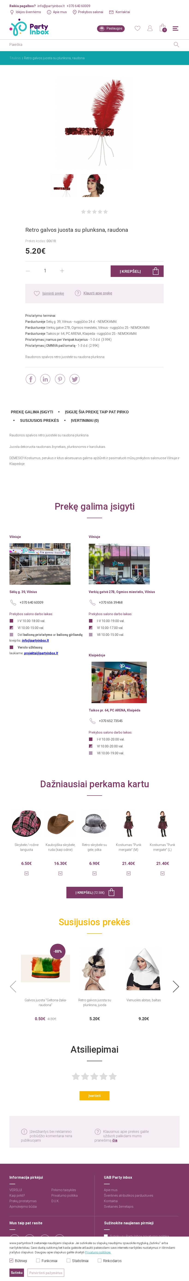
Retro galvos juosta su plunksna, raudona (54, 58)
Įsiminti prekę (53, 293)
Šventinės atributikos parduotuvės (128, 1195)
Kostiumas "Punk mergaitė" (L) (162, 847)
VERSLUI (15, 1190)
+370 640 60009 (78, 6)
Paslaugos (114, 28)
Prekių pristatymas (23, 1201)
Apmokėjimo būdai (23, 1206)
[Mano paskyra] (150, 27)
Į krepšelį (90, 892)
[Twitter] (74, 379)
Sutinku (17, 1273)
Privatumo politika (64, 1195)
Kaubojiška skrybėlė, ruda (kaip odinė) (60, 847)
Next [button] (176, 987)
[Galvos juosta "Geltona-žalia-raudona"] (45, 965)
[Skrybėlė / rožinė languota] (26, 820)
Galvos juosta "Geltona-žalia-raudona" (46, 1002)
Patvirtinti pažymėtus (45, 1273)
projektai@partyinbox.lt (41, 653)
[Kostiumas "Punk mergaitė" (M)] (129, 820)
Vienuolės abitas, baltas (144, 1000)
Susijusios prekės (39, 421)
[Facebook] (30, 379)
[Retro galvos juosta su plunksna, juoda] (94, 965)
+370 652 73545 (111, 721)
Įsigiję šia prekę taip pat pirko (97, 412)
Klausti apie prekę (97, 293)
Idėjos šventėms (28, 12)
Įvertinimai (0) (85, 421)
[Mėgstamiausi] (137, 27)
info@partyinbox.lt (51, 6)
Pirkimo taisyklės (63, 1190)
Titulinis (15, 58)
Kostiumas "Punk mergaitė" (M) (128, 847)
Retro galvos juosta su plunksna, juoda (94, 1002)
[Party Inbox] (29, 27)
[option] (45, 982)
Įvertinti (94, 1096)
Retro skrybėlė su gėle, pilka (94, 847)
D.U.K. (55, 1201)
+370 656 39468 (111, 602)
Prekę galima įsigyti (32, 412)
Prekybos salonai (90, 12)
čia (114, 1140)
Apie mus (60, 12)
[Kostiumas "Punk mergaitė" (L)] (162, 820)
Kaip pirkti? (17, 1195)
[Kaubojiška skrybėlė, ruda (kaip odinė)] (61, 820)
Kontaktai (123, 12)
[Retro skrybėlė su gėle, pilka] (94, 820)
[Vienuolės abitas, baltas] (143, 965)
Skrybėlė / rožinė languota (26, 847)
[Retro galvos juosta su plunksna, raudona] (94, 123)
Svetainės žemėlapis (118, 1206)
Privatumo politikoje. (98, 1252)
